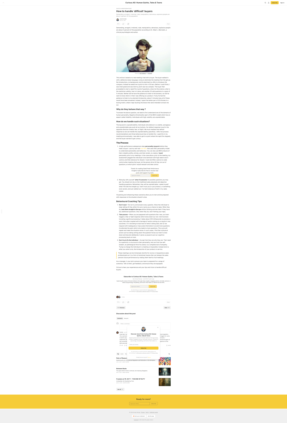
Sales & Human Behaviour (123, 8)
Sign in (282, 2)
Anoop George (123, 19)
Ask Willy (144, 148)
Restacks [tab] (126, 318)
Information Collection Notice (143, 353)
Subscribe (274, 2)
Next (166, 307)
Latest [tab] (121, 354)
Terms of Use (151, 351)
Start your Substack (139, 416)
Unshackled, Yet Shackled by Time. (125, 381)
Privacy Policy (155, 353)
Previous (122, 307)
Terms (147, 412)
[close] (158, 327)
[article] (143, 361)
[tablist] (122, 318)
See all (119, 389)
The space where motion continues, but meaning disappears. (132, 370)
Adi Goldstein (143, 73)
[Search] (265, 2)
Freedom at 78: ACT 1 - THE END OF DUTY (130, 379)
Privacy (143, 412)
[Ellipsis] (170, 332)
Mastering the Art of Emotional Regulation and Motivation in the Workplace (135, 360)
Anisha (121, 332)
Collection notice (154, 412)
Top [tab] (118, 354)
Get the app (151, 416)
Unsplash (150, 73)
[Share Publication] (268, 2)
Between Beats (121, 368)
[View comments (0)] (130, 374)
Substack (136, 420)
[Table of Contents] (2, 211)
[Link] (114, 109)
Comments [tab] (119, 318)
